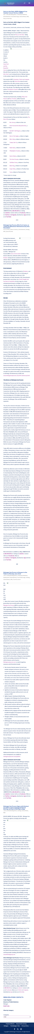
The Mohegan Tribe (15, 1026)
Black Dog (12, 165)
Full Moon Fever (13, 162)
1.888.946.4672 (7, 988)
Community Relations (22, 14)
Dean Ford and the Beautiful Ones (17, 125)
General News (23, 16)
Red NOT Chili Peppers (15, 131)
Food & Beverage (15, 16)
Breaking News (12, 14)
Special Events (9, 231)
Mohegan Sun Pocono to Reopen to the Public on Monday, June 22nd (15, 573)
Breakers (5, 257)
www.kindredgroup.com (9, 954)
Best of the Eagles (14, 136)
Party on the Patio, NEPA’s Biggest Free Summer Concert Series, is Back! (15, 12)
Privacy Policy (25, 1026)
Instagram (26, 79)
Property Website (10, 1023)
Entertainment (6, 16)
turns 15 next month (16, 253)
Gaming (27, 229)
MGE (28, 16)
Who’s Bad (12, 139)
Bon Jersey (12, 122)
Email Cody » (6, 1006)
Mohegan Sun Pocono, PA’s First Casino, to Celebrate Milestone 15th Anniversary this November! (16, 226)
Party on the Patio (7, 18)
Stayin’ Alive (12, 169)
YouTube (22, 992)
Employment (6, 577)
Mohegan (6, 1026)
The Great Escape (13, 159)
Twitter (21, 79)
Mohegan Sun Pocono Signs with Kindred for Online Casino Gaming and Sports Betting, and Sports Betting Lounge (16, 807)
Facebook (16, 79)
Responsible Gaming (21, 1023)
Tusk (10, 172)
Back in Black (13, 156)
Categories (6, 1015)
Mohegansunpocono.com (9, 662)
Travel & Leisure (17, 579)
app (11, 992)
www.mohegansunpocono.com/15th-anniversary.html (16, 375)
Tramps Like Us (13, 142)
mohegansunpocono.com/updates (11, 756)
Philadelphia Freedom (15, 151)
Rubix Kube (12, 147)
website (20, 988)
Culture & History (14, 229)
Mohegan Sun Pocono (8, 605)
